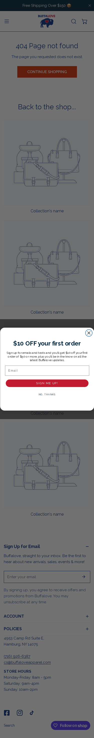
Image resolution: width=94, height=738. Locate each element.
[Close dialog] (88, 332)
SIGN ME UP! (47, 383)
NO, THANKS (46, 394)
